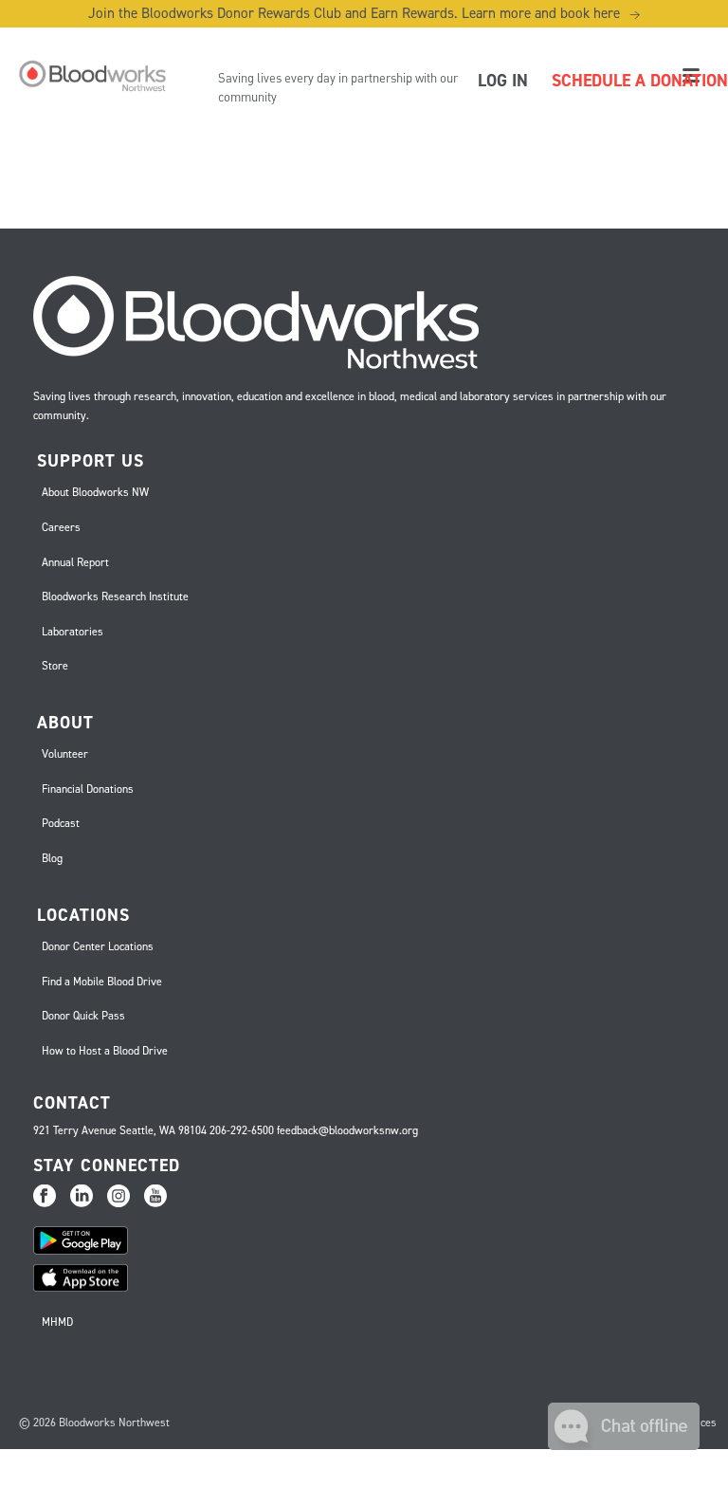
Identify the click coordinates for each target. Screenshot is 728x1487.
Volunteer (65, 754)
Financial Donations (88, 789)
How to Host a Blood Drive (105, 1050)
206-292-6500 (241, 1130)
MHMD (57, 1322)
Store (55, 665)
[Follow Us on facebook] (44, 1196)
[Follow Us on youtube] (155, 1196)
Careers (61, 527)
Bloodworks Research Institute (115, 596)
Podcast (61, 823)
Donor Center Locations (98, 946)
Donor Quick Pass (83, 1015)
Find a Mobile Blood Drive (102, 981)
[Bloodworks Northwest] (90, 76)
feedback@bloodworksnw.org (347, 1130)
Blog (52, 858)
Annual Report (75, 562)
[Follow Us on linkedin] (81, 1196)
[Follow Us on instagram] (118, 1196)
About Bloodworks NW (95, 492)
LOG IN (503, 80)
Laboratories (72, 631)
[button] (624, 1445)
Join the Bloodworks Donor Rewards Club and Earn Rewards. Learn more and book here (364, 13)
